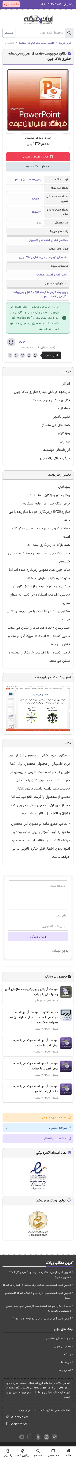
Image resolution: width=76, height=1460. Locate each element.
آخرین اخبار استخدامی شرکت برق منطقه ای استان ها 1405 (37, 1285)
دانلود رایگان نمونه (37, 166)
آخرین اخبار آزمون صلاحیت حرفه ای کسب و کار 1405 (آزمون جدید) (40, 1274)
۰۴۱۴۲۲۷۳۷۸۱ (19, 1417)
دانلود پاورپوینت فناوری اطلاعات (36, 43)
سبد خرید (9, 4)
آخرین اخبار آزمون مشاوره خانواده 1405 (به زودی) (41, 1319)
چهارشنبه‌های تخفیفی (58, 1338)
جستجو (9, 33)
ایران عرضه (65, 43)
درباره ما (66, 1362)
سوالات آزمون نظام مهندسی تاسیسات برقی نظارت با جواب (33, 1066)
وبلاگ (67, 1354)
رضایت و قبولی (62, 1346)
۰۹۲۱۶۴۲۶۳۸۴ (19, 1424)
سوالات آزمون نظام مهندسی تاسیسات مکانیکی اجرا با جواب (33, 1089)
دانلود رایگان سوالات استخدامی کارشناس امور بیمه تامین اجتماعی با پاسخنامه (38, 1308)
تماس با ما (64, 1370)
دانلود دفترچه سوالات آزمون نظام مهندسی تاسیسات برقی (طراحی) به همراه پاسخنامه (34, 1017)
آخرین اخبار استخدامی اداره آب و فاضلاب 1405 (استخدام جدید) (38, 1295)
